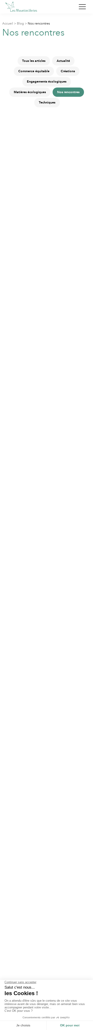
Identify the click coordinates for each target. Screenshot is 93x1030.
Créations (68, 71)
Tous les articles (33, 61)
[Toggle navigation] (82, 7)
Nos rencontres (68, 92)
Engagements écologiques (46, 81)
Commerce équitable (33, 71)
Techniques (47, 102)
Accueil (7, 23)
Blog (20, 23)
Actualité (63, 61)
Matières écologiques (30, 92)
